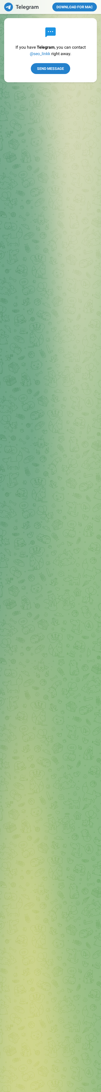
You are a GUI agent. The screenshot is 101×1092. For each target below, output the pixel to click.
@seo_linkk (40, 53)
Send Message (50, 69)
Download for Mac (74, 7)
